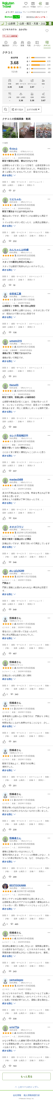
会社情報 (17, 1095)
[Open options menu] (49, 148)
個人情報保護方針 (32, 1095)
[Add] (47, 31)
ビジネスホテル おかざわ (14, 29)
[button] (10, 130)
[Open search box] (5, 109)
